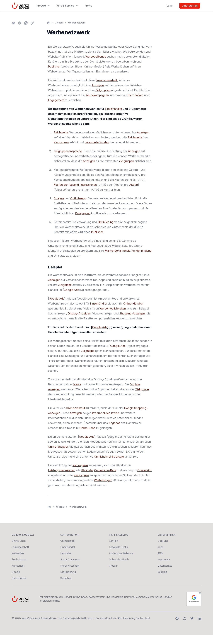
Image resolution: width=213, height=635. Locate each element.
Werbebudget (103, 480)
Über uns (163, 540)
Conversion (144, 470)
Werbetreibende (95, 56)
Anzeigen (98, 85)
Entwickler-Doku (118, 547)
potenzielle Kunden (97, 142)
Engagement (56, 100)
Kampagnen (61, 142)
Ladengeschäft (20, 547)
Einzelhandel (67, 547)
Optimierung (78, 198)
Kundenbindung (141, 250)
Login (170, 5)
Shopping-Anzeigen (132, 313)
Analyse (59, 198)
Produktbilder (100, 413)
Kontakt (113, 540)
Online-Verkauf (75, 408)
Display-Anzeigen (79, 313)
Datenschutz (165, 565)
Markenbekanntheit (117, 250)
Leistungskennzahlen (61, 470)
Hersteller (65, 553)
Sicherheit (66, 578)
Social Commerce (70, 559)
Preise (88, 5)
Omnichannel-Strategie (109, 456)
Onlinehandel (67, 540)
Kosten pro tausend (66, 184)
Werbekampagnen (97, 95)
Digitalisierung (68, 571)
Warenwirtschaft (69, 565)
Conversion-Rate (105, 470)
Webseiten (18, 553)
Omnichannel (19, 578)
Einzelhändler (113, 108)
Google (68, 289)
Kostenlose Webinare (121, 553)
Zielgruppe (65, 284)
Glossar (59, 22)
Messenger (18, 565)
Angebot (114, 423)
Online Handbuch (119, 559)
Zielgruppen (102, 90)
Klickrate (87, 470)
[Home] (48, 22)
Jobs (160, 547)
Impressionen (88, 184)
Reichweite (61, 132)
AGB (160, 553)
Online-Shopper (58, 446)
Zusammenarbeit (106, 80)
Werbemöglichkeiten (112, 308)
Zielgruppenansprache (68, 151)
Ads (76, 289)
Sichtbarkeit (135, 95)
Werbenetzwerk (76, 22)
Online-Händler (133, 303)
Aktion (133, 184)
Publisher (54, 66)
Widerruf (162, 571)
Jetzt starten (189, 5)
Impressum (164, 559)
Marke (77, 384)
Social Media (19, 559)
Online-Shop (87, 428)
